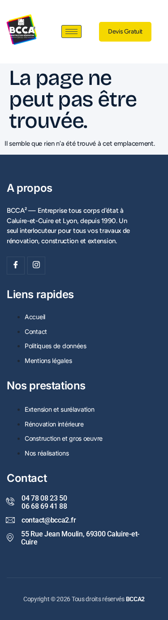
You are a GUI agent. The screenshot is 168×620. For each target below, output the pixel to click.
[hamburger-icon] (71, 31)
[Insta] (36, 265)
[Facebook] (16, 265)
